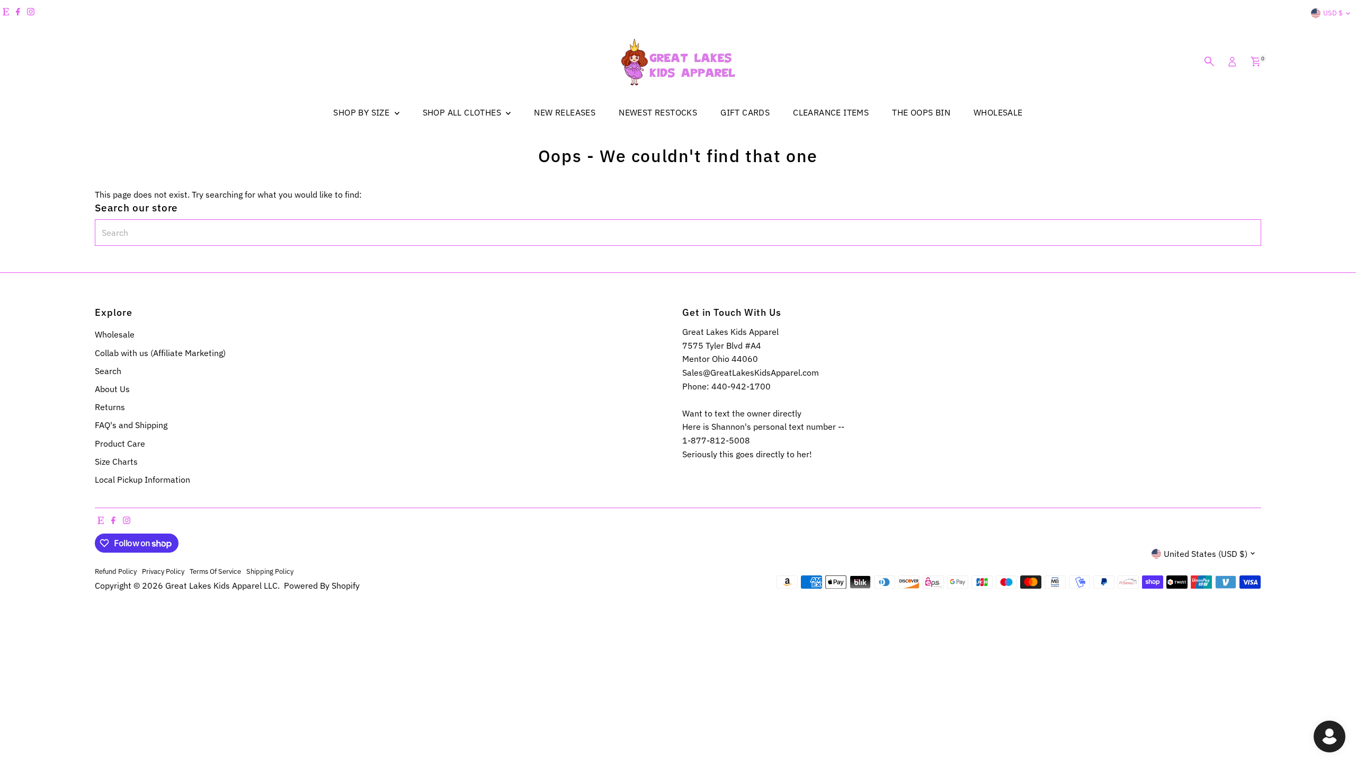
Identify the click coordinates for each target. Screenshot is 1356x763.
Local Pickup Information (142, 479)
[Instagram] (30, 13)
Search (108, 371)
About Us (112, 389)
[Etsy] (6, 13)
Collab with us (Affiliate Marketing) (160, 353)
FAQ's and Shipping (131, 425)
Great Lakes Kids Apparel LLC (221, 585)
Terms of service (215, 571)
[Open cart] (1255, 61)
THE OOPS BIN (921, 112)
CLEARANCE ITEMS (831, 112)
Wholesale (115, 334)
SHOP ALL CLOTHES (463, 112)
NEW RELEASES (564, 112)
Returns (110, 407)
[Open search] (1209, 61)
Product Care (120, 443)
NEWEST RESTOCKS (658, 112)
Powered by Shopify (322, 585)
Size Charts (116, 461)
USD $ (1333, 12)
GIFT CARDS (745, 112)
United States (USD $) (1205, 553)
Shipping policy (269, 571)
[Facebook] (18, 13)
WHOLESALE (998, 112)
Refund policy (116, 571)
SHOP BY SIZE (362, 112)
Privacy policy (163, 571)
